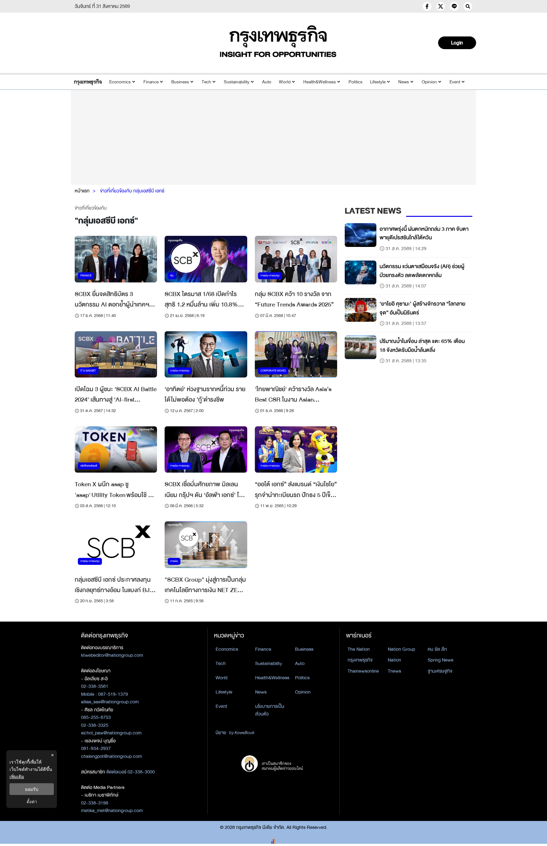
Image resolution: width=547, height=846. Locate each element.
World (285, 82)
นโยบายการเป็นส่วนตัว (269, 710)
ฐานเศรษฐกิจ (440, 671)
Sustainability (236, 82)
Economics (120, 82)
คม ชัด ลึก (437, 649)
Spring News (440, 660)
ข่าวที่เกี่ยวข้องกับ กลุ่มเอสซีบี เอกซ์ (132, 191)
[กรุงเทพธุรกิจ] (88, 82)
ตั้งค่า (32, 801)
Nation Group (401, 649)
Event (455, 82)
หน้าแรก (82, 191)
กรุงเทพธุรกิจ (360, 660)
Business (180, 82)
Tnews (394, 671)
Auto (266, 82)
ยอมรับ (31, 789)
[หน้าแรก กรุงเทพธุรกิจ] (278, 41)
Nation (394, 660)
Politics (355, 82)
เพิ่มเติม (16, 776)
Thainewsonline (363, 671)
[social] (427, 6)
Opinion (429, 82)
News (403, 82)
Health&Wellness (319, 82)
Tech (206, 82)
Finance (151, 82)
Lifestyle (378, 82)
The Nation (359, 649)
